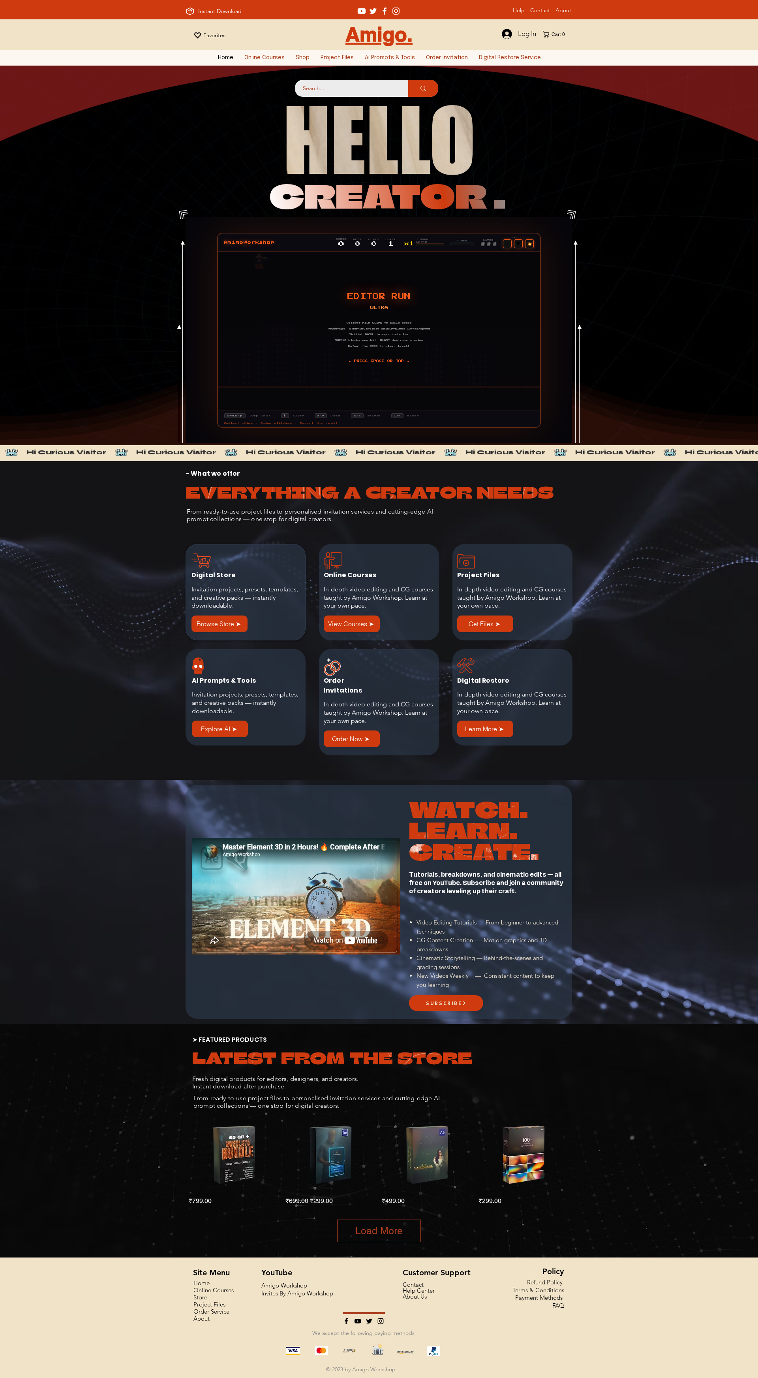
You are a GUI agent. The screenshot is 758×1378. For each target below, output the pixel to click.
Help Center (419, 1290)
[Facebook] (346, 1321)
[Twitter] (369, 1321)
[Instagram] (381, 1321)
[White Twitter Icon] (373, 11)
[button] (556, 34)
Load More (379, 1231)
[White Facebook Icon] (384, 11)
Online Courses (213, 1290)
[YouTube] (358, 1321)
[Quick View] (234, 1154)
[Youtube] (361, 11)
